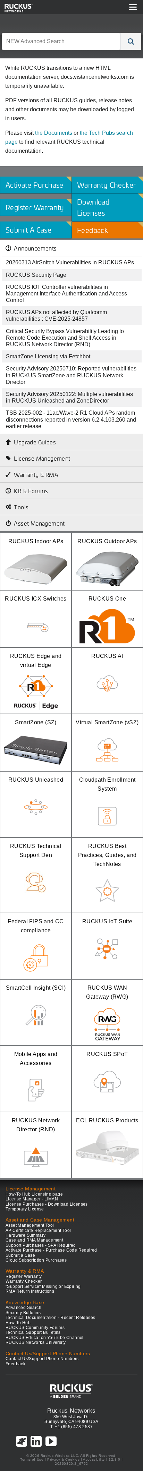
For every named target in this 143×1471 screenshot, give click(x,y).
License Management (42, 458)
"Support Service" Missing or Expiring (43, 1286)
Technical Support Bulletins (33, 1332)
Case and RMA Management (34, 1240)
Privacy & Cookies (63, 1459)
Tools (21, 507)
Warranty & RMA (36, 474)
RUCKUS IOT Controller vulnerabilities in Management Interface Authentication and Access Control (66, 293)
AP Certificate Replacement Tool (38, 1230)
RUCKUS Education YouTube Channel (45, 1337)
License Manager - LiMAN (32, 1199)
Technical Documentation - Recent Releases (50, 1317)
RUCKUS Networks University (36, 1342)
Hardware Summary (25, 1235)
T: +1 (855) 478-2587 (71, 1426)
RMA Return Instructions (30, 1291)
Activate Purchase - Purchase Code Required (51, 1250)
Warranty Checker (24, 1281)
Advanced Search (23, 1307)
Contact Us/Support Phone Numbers (42, 1358)
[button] (130, 41)
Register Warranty (24, 1276)
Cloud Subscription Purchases (36, 1260)
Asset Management (39, 523)
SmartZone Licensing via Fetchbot (48, 356)
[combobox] (61, 41)
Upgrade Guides (35, 442)
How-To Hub (18, 1322)
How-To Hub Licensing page (34, 1194)
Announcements (35, 248)
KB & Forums (31, 490)
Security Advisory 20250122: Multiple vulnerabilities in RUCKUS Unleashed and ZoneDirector (69, 397)
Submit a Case (20, 1255)
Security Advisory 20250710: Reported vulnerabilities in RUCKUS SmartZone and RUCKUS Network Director (71, 375)
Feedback (15, 1363)
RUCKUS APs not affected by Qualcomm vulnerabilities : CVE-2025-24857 (56, 315)
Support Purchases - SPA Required (41, 1245)
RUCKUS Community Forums (35, 1327)
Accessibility (94, 1459)
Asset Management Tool (30, 1225)
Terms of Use (31, 1459)
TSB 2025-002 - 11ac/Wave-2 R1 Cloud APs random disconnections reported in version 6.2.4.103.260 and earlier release (71, 419)
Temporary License (25, 1209)
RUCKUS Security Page (36, 275)
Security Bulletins (23, 1312)
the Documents (53, 133)
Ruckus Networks (71, 1410)
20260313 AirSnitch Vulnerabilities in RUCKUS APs (70, 262)
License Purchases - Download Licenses (47, 1204)
